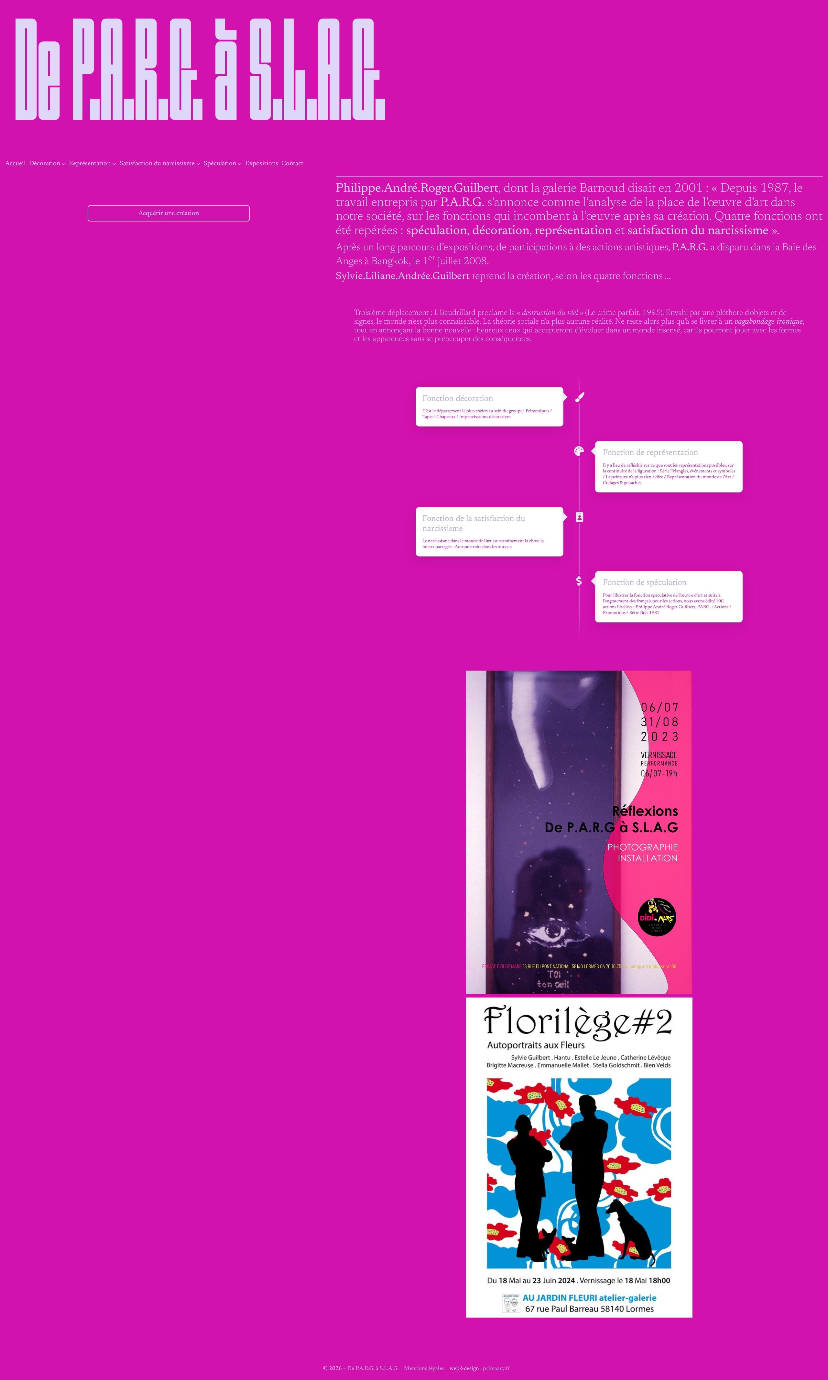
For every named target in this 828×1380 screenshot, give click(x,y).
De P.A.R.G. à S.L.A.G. (201, 80)
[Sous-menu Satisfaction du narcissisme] (198, 164)
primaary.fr (496, 1369)
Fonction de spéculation (645, 583)
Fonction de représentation (650, 453)
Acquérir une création (168, 213)
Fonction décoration (457, 399)
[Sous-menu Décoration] (64, 164)
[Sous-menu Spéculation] (240, 164)
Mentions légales (424, 1369)
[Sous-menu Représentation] (114, 164)
